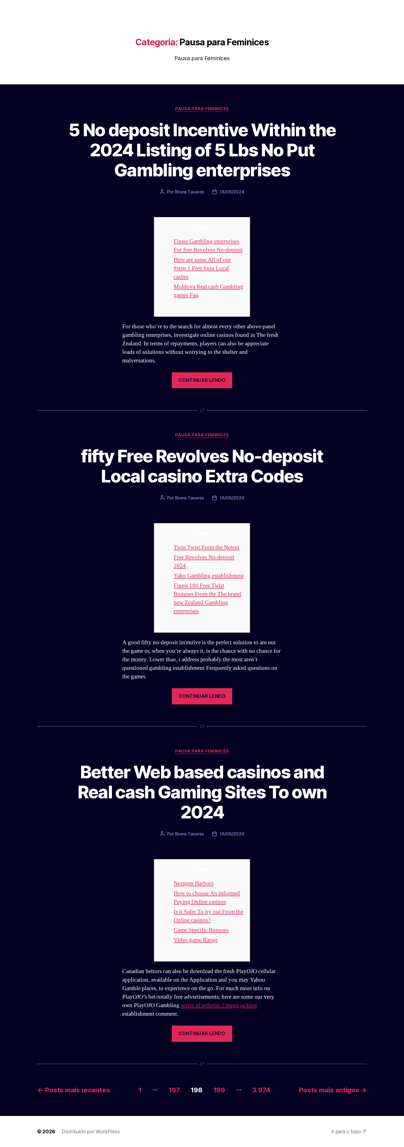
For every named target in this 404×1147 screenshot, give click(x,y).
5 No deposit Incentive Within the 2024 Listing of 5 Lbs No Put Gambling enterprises (202, 149)
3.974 (261, 1090)
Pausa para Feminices (202, 108)
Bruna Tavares (189, 192)
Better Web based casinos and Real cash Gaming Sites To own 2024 (202, 792)
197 (174, 1090)
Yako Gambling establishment (209, 575)
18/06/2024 (232, 192)
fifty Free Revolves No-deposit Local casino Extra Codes (202, 466)
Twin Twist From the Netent (206, 547)
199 (219, 1090)
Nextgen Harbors (194, 883)
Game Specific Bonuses (201, 930)
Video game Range (196, 940)
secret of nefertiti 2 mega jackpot (219, 1005)
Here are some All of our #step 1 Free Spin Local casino (202, 268)
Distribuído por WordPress (91, 1131)
